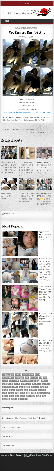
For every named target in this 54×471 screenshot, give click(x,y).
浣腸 (33, 393)
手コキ (10, 393)
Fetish (37, 374)
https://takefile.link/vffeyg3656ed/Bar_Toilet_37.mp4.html (27, 112)
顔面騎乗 (6, 399)
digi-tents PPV (28, 374)
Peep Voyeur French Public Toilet (6, 196)
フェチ (5, 390)
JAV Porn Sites (8, 446)
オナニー (46, 384)
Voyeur (44, 381)
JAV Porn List (7, 436)
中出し (19, 390)
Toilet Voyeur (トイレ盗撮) (34, 120)
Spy (16, 120)
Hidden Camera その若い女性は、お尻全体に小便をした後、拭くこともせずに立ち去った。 (43, 167)
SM (41, 377)
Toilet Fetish (13, 381)
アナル (17, 384)
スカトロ (44, 387)
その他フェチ (8, 384)
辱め (44, 396)
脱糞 (38, 396)
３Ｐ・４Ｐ (23, 399)
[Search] (27, 3)
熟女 (11, 396)
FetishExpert (7, 408)
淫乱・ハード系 (43, 393)
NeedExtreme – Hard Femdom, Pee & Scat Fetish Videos (24, 418)
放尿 (28, 393)
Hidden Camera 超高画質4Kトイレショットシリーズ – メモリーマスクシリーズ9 (45, 345)
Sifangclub (10, 120)
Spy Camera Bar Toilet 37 (27, 32)
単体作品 (33, 390)
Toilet (20, 120)
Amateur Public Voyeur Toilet (27, 28)
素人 (22, 396)
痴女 (17, 396)
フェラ (12, 390)
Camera (18, 117)
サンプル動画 (25, 387)
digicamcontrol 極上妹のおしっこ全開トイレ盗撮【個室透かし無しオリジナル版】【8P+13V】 (8, 167)
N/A (27, 377)
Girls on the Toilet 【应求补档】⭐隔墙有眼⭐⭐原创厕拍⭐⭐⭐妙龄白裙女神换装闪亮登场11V (43, 199)
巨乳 (4, 393)
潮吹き (5, 396)
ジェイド (35, 387)
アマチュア (26, 384)
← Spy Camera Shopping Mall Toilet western (19, 130)
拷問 (22, 393)
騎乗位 (14, 399)
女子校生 (42, 390)
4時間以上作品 (8, 374)
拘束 (17, 393)
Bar (12, 117)
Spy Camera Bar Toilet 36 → (42, 132)
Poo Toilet (34, 377)
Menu (7, 21)
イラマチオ (36, 384)
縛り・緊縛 (30, 396)
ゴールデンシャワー (10, 387)
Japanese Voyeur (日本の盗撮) (13, 377)
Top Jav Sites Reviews (11, 427)
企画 (26, 390)
